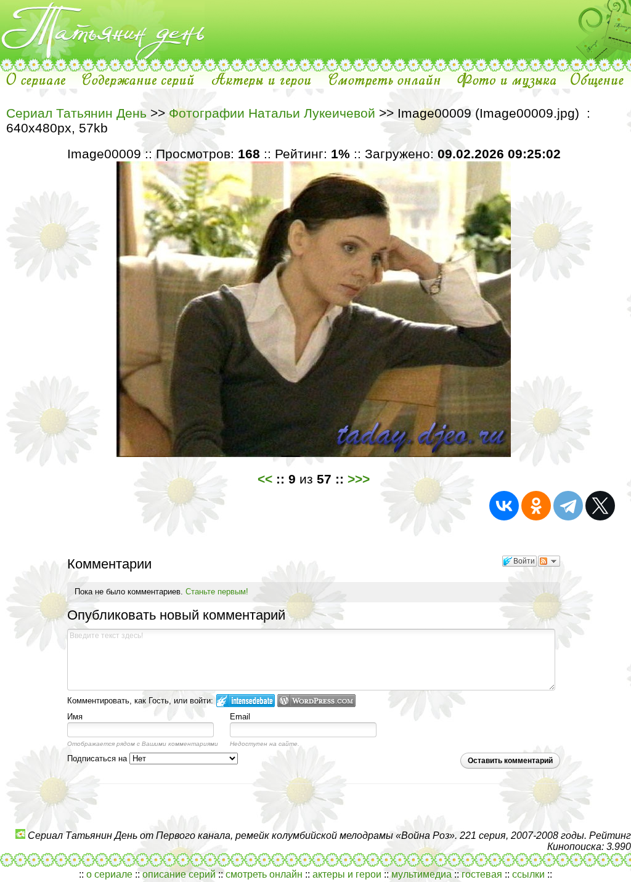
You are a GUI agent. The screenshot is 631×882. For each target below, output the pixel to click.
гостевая (482, 874)
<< (265, 479)
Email (240, 716)
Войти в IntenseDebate (245, 700)
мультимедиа (421, 874)
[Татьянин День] (102, 55)
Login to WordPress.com (316, 700)
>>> (359, 479)
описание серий (179, 874)
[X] (600, 505)
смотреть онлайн (264, 874)
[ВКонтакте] (504, 505)
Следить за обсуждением (549, 561)
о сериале (109, 874)
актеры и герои (346, 874)
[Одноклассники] (536, 505)
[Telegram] (568, 505)
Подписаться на (98, 758)
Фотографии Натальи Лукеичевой (272, 113)
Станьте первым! (216, 591)
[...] (102, 68)
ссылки (528, 874)
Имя (75, 716)
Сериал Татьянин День (76, 113)
